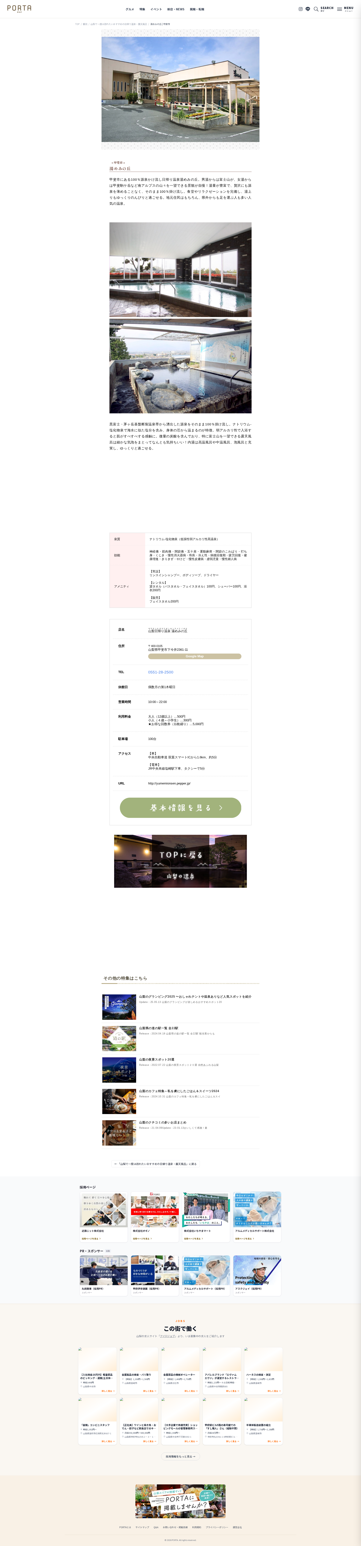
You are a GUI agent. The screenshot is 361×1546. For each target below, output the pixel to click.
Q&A (156, 1527)
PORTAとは (125, 1527)
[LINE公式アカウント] (308, 9)
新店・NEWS (176, 9)
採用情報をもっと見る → (180, 1456)
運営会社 (237, 1527)
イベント (156, 9)
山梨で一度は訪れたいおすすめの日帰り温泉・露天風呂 (119, 24)
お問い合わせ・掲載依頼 (175, 1527)
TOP (77, 24)
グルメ (130, 9)
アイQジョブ (167, 1336)
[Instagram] (301, 9)
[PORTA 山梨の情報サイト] (19, 9)
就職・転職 (197, 9)
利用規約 (196, 1527)
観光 (85, 24)
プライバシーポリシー (217, 1527)
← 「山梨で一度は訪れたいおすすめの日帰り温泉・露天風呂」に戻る (156, 1164)
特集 (142, 9)
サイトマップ (142, 1527)
